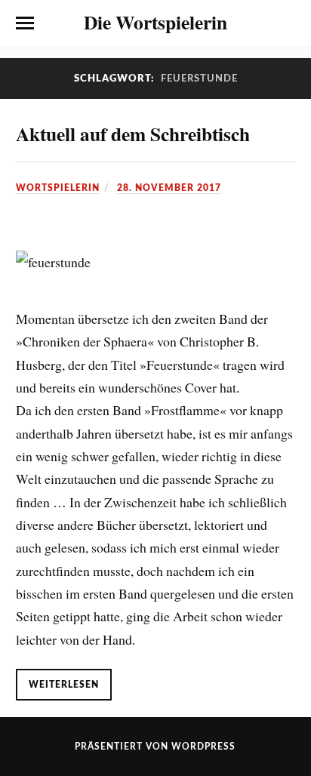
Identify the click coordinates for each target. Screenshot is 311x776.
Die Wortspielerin (155, 22)
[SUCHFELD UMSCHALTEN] (286, 23)
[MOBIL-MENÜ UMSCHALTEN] (25, 23)
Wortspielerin (58, 187)
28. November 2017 (169, 187)
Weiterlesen (64, 684)
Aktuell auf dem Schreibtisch (133, 133)
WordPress (203, 746)
